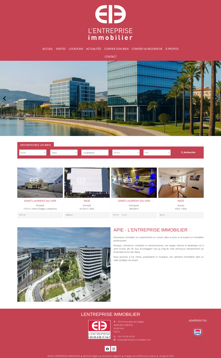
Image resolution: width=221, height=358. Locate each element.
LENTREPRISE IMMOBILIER (110, 314)
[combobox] (32, 153)
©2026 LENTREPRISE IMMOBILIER (64, 356)
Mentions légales (91, 356)
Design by (166, 356)
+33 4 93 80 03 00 (126, 336)
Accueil (110, 23)
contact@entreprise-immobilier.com (134, 339)
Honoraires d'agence (111, 356)
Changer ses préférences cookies (140, 356)
